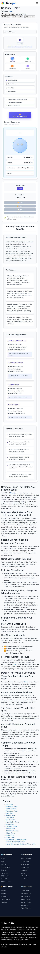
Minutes (20, 44)
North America (5, 867)
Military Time (25, 876)
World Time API (26, 893)
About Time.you (26, 908)
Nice (26, 682)
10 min (14, 47)
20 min (24, 47)
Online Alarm (25, 867)
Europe (3, 864)
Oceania (3, 870)
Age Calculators (26, 864)
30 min (29, 47)
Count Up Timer (11, 826)
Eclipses (3, 896)
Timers (11, 11)
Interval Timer (10, 828)
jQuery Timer (10, 837)
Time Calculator (26, 858)
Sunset (3, 893)
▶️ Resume (20, 206)
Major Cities (5, 879)
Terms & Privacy (26, 902)
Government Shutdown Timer (16, 839)
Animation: (9, 76)
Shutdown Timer (11, 809)
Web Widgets (25, 896)
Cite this (6, 17)
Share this (30, 17)
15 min (19, 47)
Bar (15, 664)
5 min (10, 47)
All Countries (5, 876)
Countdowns (25, 861)
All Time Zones (6, 882)
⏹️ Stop (20, 209)
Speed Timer (10, 820)
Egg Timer (9, 804)
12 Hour (20, 188)
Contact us (24, 905)
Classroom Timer (12, 811)
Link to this (18, 17)
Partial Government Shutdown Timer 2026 (20, 844)
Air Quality (4, 902)
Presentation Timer (12, 822)
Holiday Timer (10, 815)
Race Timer (9, 813)
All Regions (4, 873)
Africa (3, 858)
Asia (2, 861)
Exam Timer (10, 817)
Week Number (25, 899)
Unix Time (24, 879)
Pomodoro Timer (11, 806)
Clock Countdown (12, 831)
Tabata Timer (10, 833)
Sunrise (3, 890)
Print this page (8, 14)
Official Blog (25, 890)
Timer (23, 873)
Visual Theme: (10, 54)
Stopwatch (24, 870)
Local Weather (5, 899)
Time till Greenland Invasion (15, 842)
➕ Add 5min (20, 213)
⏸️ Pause (20, 202)
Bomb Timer (10, 824)
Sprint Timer (10, 835)
